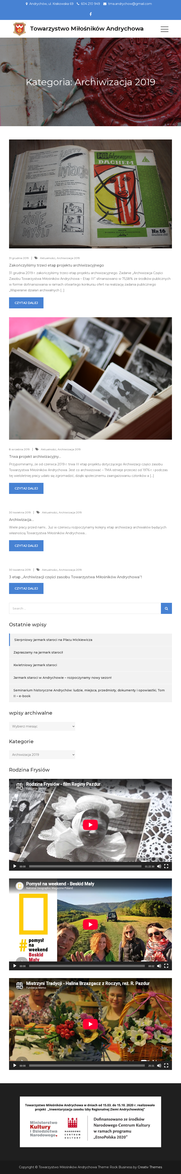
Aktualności (47, 258)
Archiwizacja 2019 (68, 258)
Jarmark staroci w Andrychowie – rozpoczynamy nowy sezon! (62, 678)
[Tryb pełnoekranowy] (166, 866)
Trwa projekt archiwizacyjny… (35, 457)
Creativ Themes (150, 1167)
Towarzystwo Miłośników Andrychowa (87, 28)
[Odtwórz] (15, 866)
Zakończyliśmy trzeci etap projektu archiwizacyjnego (56, 265)
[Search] (166, 608)
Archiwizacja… (21, 520)
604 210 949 (90, 4)
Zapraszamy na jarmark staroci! (38, 652)
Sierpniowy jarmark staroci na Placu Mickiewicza (53, 640)
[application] (90, 825)
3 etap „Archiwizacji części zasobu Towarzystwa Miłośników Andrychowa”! (75, 577)
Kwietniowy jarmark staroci (35, 665)
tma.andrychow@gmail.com (130, 4)
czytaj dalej (26, 303)
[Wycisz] (159, 866)
